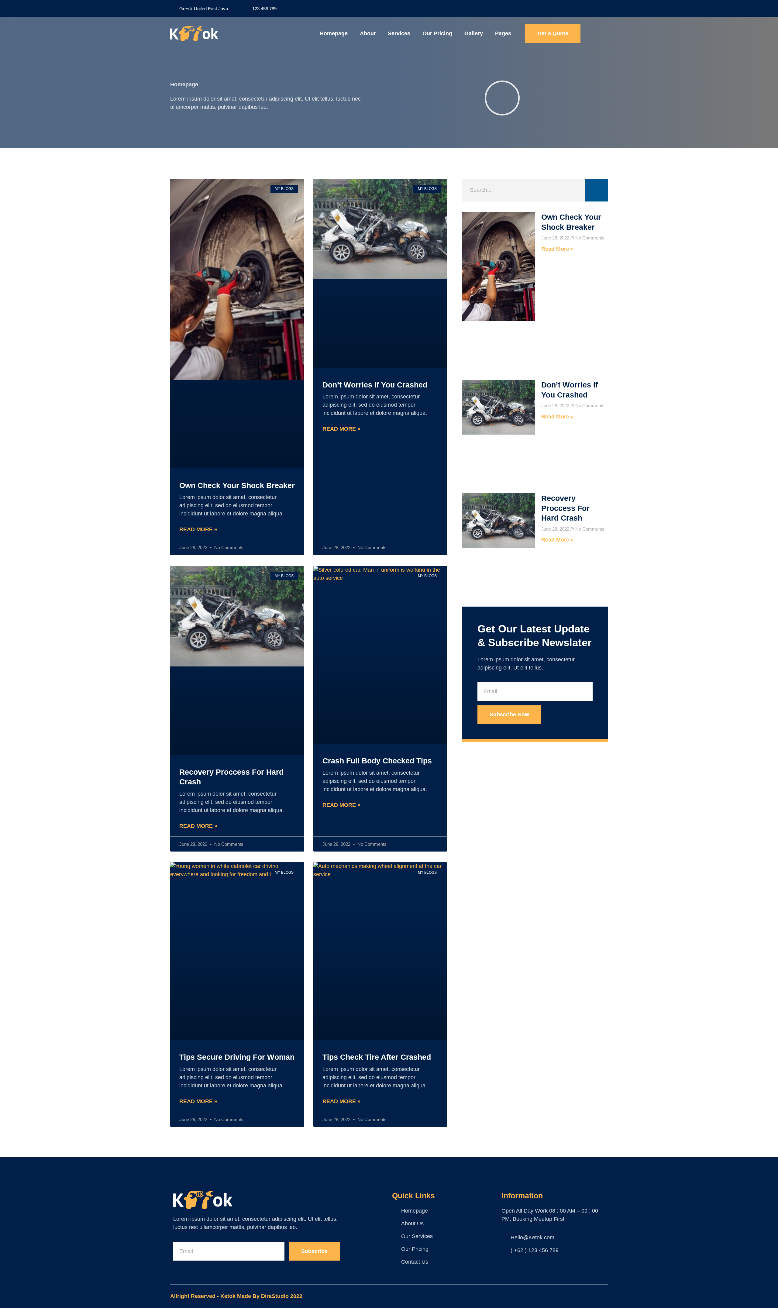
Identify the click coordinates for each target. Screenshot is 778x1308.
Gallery (473, 33)
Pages (503, 33)
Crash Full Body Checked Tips (377, 760)
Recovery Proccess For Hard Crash (565, 508)
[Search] (596, 190)
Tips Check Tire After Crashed (376, 1057)
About (368, 33)
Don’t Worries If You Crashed (374, 384)
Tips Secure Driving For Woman (236, 1057)
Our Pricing (437, 33)
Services (399, 33)
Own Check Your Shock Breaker (237, 485)
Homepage (334, 33)
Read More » (198, 529)
